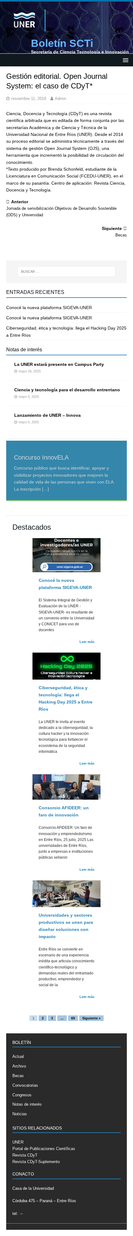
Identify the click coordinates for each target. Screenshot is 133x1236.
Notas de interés (24, 349)
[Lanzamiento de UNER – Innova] (8, 415)
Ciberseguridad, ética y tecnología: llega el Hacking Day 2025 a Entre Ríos (65, 698)
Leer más (86, 642)
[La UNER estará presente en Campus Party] (8, 364)
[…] (45, 489)
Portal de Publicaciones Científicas (43, 1148)
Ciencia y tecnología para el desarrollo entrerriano (67, 389)
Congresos (22, 1095)
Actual (18, 1056)
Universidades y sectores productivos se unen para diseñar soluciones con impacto (66, 926)
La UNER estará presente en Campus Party (59, 364)
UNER (18, 1142)
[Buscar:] (66, 271)
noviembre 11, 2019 (28, 98)
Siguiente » (91, 1018)
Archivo (19, 1066)
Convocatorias (25, 1085)
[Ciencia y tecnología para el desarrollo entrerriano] (8, 390)
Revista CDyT (24, 1155)
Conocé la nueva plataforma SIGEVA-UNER (49, 307)
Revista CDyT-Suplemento (36, 1161)
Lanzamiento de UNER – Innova (47, 415)
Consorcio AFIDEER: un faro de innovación (64, 811)
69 (73, 1018)
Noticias (19, 1114)
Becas (18, 1075)
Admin (60, 98)
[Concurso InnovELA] (66, 439)
